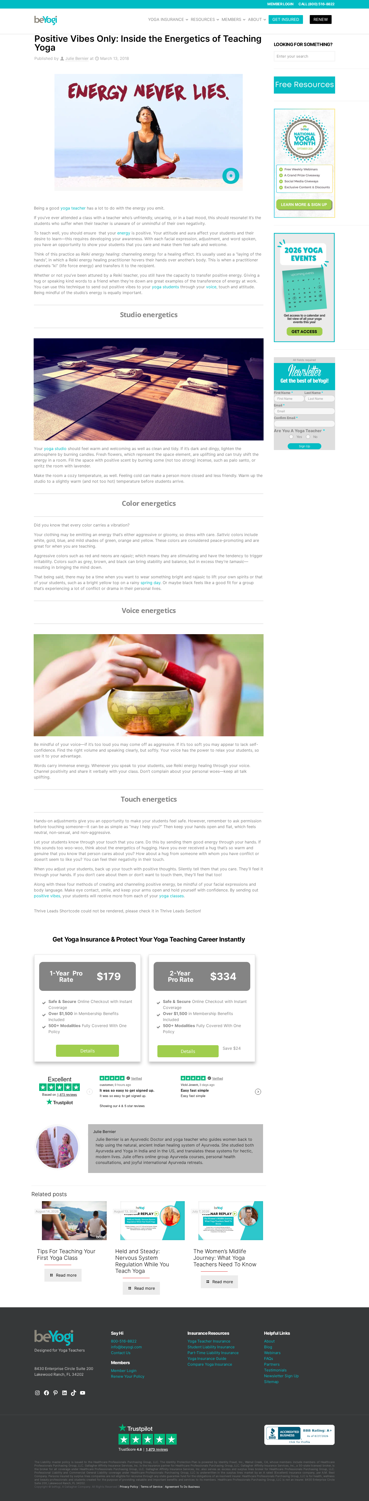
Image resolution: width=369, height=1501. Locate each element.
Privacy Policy (129, 1486)
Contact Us (121, 1352)
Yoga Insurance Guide (207, 1358)
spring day (150, 582)
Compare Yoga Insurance (210, 1364)
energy (123, 232)
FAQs (268, 1358)
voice (211, 286)
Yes (299, 437)
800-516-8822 (124, 1341)
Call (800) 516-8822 (316, 4)
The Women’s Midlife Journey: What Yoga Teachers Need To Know (225, 1258)
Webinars (272, 1352)
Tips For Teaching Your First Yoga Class (66, 1254)
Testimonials (275, 1370)
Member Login (280, 4)
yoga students (165, 286)
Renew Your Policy (127, 1376)
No (315, 437)
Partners (272, 1364)
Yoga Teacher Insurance (209, 1341)
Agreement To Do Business (182, 1486)
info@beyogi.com (126, 1347)
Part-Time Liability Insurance (213, 1352)
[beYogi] (45, 20)
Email (279, 405)
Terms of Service (151, 1486)
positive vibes (47, 895)
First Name (283, 393)
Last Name (313, 393)
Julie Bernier (77, 58)
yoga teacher (73, 208)
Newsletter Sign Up (281, 1375)
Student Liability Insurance (211, 1347)
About (269, 1341)
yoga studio (55, 448)
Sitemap (271, 1381)
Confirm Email (286, 418)
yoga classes (171, 895)
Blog (268, 1347)
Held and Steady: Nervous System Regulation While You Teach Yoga (142, 1261)
